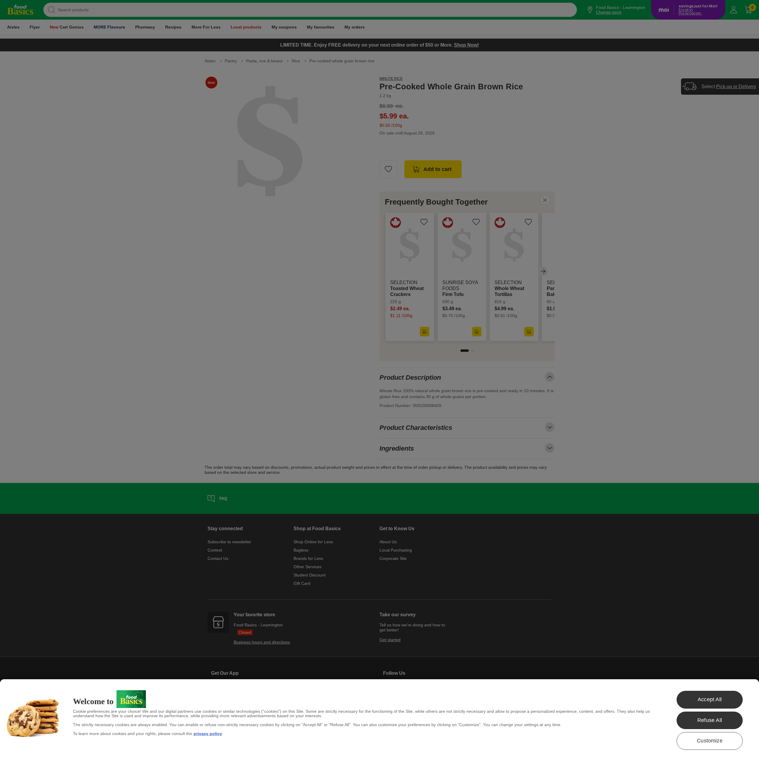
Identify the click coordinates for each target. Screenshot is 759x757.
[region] (379, 718)
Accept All (710, 699)
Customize (710, 741)
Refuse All (709, 720)
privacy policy (208, 733)
